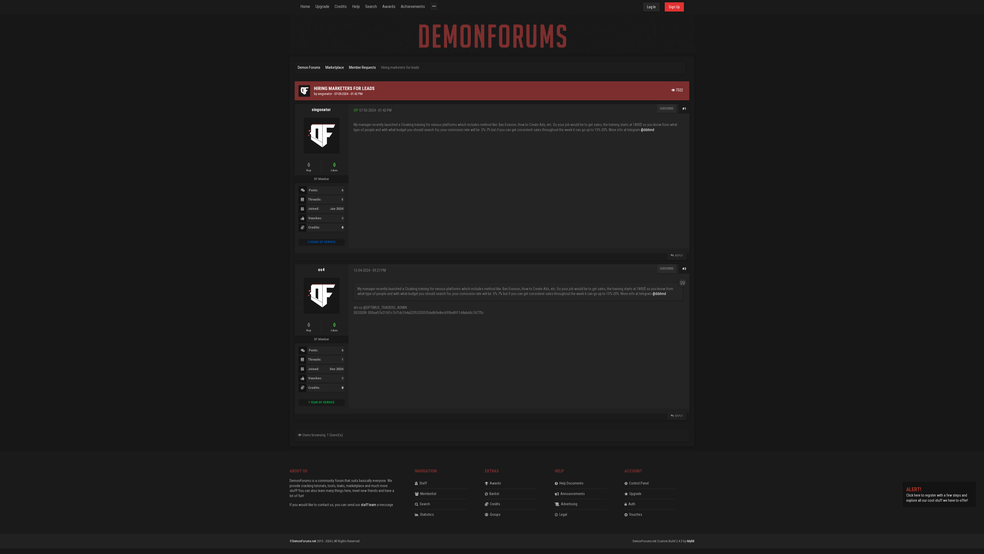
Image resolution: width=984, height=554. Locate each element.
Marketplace (334, 67)
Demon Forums (309, 67)
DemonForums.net (304, 541)
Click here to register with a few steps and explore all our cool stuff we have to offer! (937, 495)
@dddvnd (647, 130)
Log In (651, 7)
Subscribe (667, 108)
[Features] (434, 6)
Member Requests (362, 67)
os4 (321, 269)
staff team (368, 505)
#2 (684, 269)
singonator (325, 94)
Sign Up (674, 7)
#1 (684, 109)
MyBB (690, 541)
